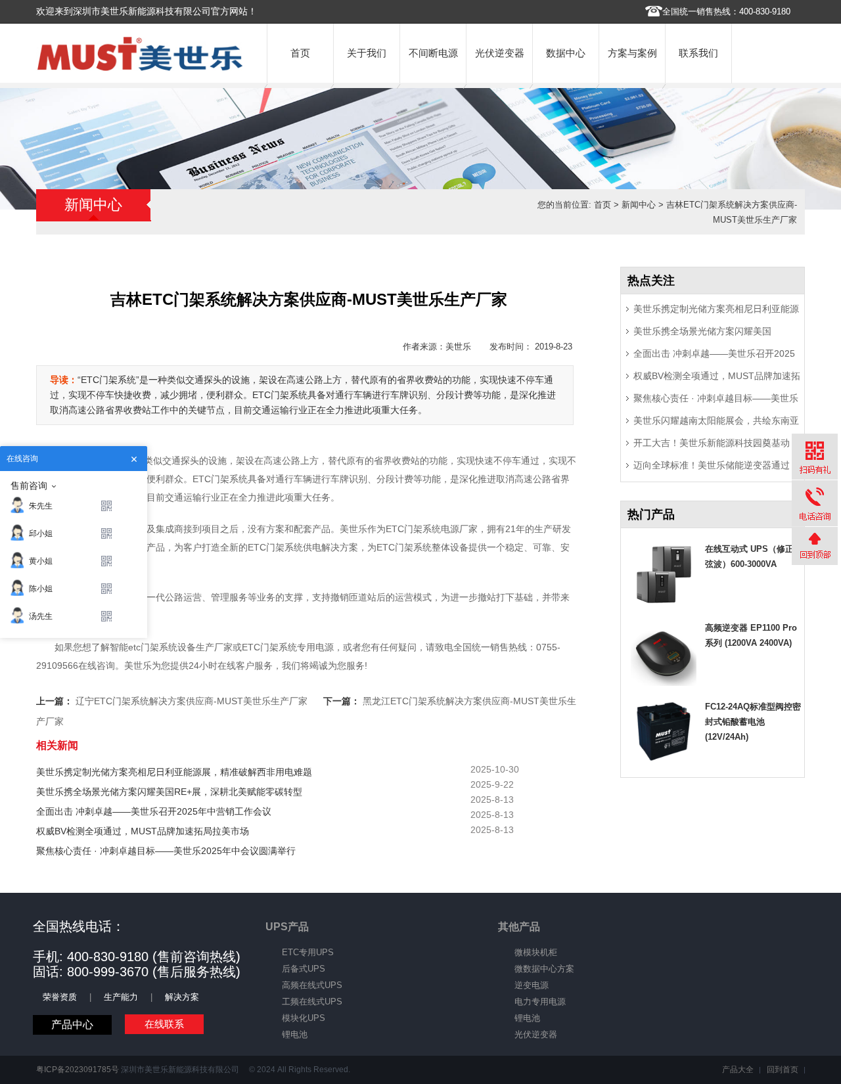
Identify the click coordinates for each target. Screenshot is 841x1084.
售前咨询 (29, 485)
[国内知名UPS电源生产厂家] (140, 68)
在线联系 (164, 1023)
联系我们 (698, 52)
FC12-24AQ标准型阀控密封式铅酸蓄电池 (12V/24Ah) (753, 722)
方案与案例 (632, 52)
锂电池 (294, 1034)
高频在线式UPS (312, 985)
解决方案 (182, 997)
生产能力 (121, 997)
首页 (300, 52)
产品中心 (72, 1024)
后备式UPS (303, 969)
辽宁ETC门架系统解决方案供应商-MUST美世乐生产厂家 (191, 701)
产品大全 (738, 1069)
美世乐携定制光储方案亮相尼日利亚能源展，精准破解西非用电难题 (174, 772)
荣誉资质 (60, 997)
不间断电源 (433, 52)
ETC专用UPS (308, 952)
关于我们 (366, 52)
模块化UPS (303, 1018)
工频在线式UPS (312, 1001)
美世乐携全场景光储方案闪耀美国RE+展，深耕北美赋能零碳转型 (169, 791)
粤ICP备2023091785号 (77, 1069)
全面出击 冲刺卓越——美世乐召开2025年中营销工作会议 (153, 811)
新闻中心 (639, 205)
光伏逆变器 (499, 52)
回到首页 (782, 1069)
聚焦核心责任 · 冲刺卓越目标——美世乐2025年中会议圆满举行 (166, 851)
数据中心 (565, 52)
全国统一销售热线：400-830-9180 (726, 11)
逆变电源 (531, 985)
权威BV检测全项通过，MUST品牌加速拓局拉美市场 (142, 831)
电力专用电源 (540, 1001)
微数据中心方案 (544, 969)
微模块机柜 (535, 952)
